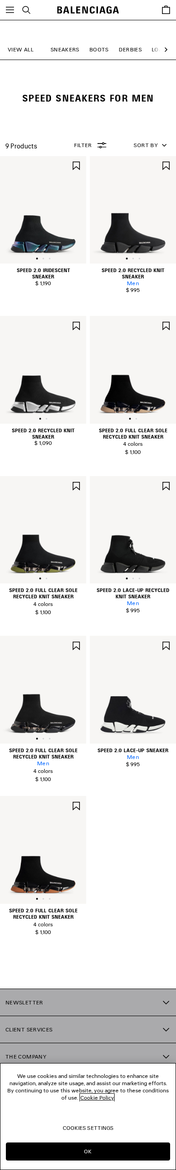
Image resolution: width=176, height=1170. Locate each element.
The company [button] (25, 1056)
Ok (88, 1151)
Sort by (146, 145)
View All (20, 49)
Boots (99, 49)
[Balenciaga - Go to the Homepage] (88, 10)
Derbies (130, 49)
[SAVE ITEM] (76, 165)
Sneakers (65, 49)
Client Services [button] (28, 1029)
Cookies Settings (88, 1127)
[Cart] (166, 10)
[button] (164, 50)
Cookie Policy (97, 1097)
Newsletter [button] (24, 1002)
